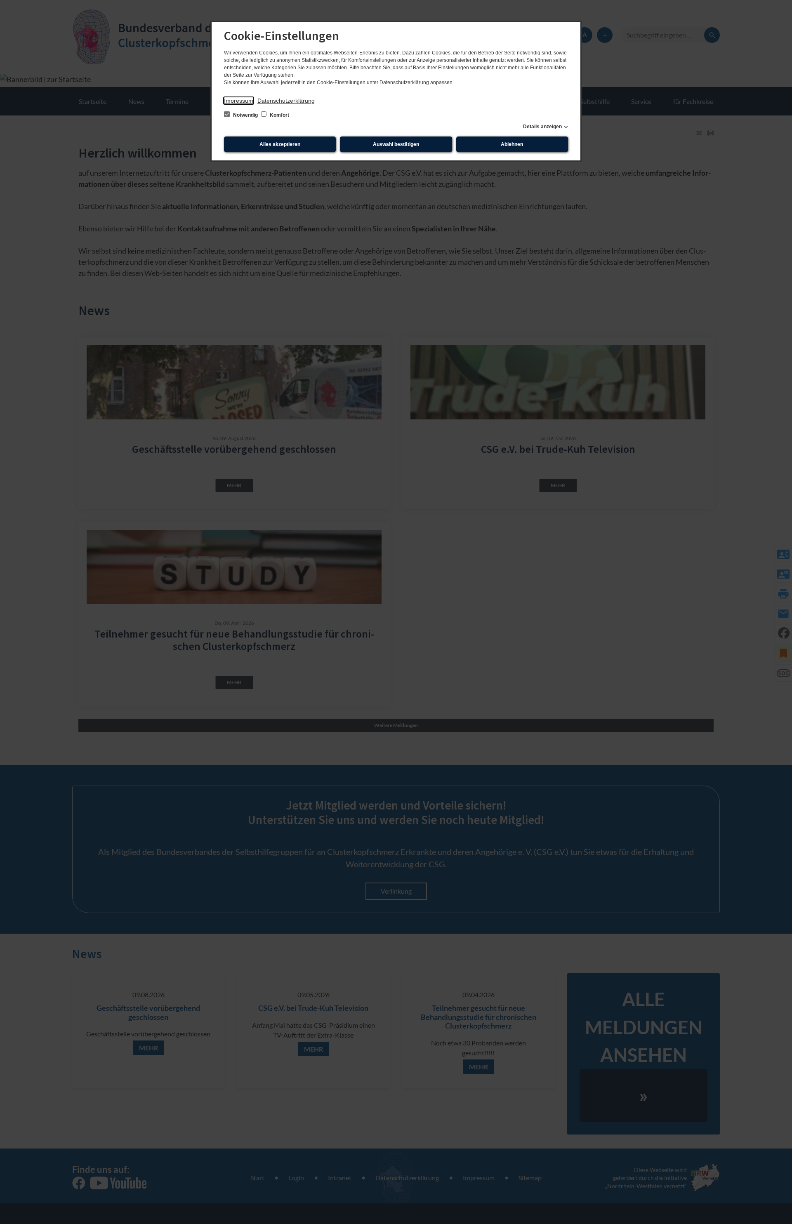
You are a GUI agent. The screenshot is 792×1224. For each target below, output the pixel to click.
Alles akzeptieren (279, 144)
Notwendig (245, 115)
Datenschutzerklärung (286, 100)
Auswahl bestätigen (396, 144)
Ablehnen (512, 144)
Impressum (238, 100)
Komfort (279, 115)
